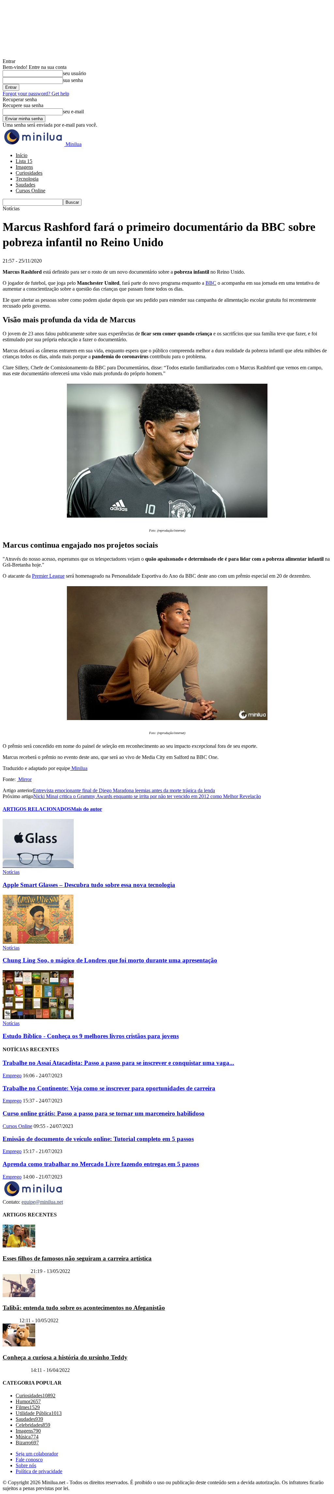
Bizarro (10, 1320)
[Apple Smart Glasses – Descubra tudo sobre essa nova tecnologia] (38, 866)
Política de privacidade (39, 1471)
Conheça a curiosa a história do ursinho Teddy (65, 1357)
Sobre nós (26, 1465)
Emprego (12, 1075)
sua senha (73, 80)
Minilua (78, 768)
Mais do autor (86, 809)
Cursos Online (30, 190)
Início (21, 155)
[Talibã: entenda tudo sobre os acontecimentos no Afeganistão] (19, 1295)
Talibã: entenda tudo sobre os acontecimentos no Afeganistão (84, 1307)
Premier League (48, 576)
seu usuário (74, 73)
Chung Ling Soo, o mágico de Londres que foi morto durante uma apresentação (110, 960)
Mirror (24, 779)
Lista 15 (24, 161)
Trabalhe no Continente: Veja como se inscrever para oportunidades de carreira (109, 1088)
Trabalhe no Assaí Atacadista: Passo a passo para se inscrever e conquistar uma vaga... (118, 1062)
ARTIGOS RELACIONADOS (37, 809)
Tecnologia (27, 179)
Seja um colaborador (37, 1453)
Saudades (25, 184)
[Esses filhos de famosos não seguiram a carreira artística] (19, 1245)
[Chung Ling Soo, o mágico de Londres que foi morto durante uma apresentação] (38, 942)
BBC (210, 283)
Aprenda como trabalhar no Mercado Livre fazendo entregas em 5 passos (101, 1164)
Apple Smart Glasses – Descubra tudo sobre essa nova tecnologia (89, 884)
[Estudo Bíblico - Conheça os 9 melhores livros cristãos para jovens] (38, 1017)
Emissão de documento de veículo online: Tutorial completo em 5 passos (98, 1138)
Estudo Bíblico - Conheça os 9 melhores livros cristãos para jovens (91, 1036)
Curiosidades (29, 173)
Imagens (24, 167)
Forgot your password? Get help (36, 93)
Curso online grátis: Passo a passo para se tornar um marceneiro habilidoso (104, 1113)
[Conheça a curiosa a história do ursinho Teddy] (19, 1344)
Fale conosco (29, 1459)
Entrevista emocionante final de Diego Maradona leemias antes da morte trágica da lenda (124, 790)
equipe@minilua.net (42, 1202)
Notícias (11, 872)
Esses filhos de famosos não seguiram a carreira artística (77, 1258)
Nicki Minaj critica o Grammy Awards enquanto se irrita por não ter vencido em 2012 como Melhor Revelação (147, 796)
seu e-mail (73, 111)
